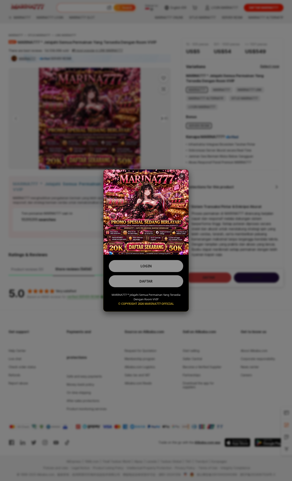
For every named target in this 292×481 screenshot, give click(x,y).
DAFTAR (146, 281)
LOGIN (146, 266)
